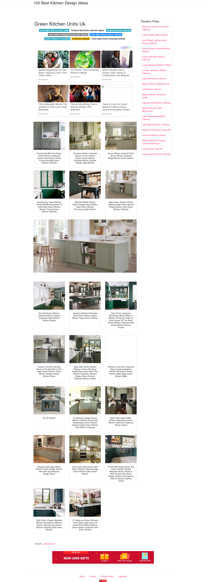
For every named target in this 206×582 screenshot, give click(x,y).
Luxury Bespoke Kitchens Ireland (156, 65)
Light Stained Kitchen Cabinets (155, 124)
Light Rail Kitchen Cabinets (154, 78)
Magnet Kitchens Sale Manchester (152, 109)
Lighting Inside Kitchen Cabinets (156, 102)
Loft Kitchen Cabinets (151, 89)
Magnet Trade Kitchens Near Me (156, 129)
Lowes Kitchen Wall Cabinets (155, 34)
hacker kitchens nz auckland (57, 38)
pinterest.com (49, 543)
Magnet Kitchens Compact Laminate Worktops (154, 142)
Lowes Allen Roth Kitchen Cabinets (153, 58)
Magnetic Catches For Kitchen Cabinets (155, 28)
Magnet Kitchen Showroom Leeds (154, 96)
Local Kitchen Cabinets (152, 148)
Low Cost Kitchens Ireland (153, 135)
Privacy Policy (107, 576)
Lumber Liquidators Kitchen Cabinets (154, 72)
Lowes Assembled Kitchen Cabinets (154, 118)
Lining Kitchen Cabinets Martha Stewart (156, 50)
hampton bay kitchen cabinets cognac (87, 30)
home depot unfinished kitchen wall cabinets (68, 34)
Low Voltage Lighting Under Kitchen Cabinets (154, 41)
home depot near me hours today (54, 30)
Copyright (122, 576)
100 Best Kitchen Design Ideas (60, 2)
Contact (92, 576)
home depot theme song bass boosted (108, 38)
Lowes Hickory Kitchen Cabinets (156, 154)
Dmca (82, 576)
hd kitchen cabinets (80, 38)
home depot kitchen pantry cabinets (105, 34)
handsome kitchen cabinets (118, 30)
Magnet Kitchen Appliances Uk (155, 83)
